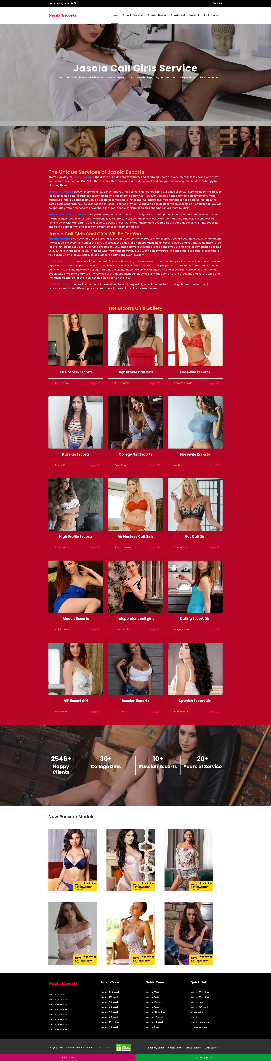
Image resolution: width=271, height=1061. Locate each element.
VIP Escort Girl (76, 700)
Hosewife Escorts (195, 372)
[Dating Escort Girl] (195, 586)
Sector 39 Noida (155, 1027)
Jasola (194, 1017)
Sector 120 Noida (58, 999)
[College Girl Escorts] (135, 422)
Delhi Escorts (212, 1047)
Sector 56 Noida (155, 1007)
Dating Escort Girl (195, 618)
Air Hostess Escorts (76, 372)
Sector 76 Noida (199, 997)
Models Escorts (76, 618)
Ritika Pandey (193, 1047)
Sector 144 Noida (155, 1002)
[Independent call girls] (135, 586)
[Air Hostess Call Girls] (135, 504)
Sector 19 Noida (199, 1002)
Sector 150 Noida (200, 1007)
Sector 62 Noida (57, 1009)
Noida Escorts (106, 1047)
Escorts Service (133, 15)
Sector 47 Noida (155, 1017)
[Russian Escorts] (75, 422)
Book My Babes (156, 1047)
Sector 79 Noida (57, 1029)
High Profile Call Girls (135, 372)
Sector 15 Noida (110, 1022)
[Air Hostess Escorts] (75, 340)
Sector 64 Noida (110, 1017)
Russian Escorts (76, 454)
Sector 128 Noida (155, 1012)
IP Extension (197, 1012)
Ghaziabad (177, 15)
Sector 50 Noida (155, 997)
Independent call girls (135, 618)
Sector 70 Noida (110, 1012)
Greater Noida (156, 15)
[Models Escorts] (75, 586)
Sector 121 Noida (110, 997)
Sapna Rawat (175, 1047)
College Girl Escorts (135, 454)
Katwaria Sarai (198, 1027)
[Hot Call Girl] (195, 504)
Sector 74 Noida (57, 1004)
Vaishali (194, 15)
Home (114, 15)
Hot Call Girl (195, 536)
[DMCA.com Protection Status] (123, 1047)
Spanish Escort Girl (195, 700)
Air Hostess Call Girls (136, 536)
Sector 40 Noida (57, 1024)
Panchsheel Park (199, 1022)
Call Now (67, 1057)
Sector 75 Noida (199, 992)
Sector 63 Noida (110, 1007)
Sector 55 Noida (155, 992)
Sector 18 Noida (57, 994)
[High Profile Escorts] (75, 504)
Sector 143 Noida (110, 992)
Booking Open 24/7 (65, 3)
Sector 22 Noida (110, 1027)
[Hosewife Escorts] (195, 340)
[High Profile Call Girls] (135, 340)
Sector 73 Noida (110, 1002)
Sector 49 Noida (57, 1019)
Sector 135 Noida (58, 1014)
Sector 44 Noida (155, 1022)
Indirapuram (212, 15)
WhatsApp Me (203, 1057)
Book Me (218, 3)
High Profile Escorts (76, 536)
